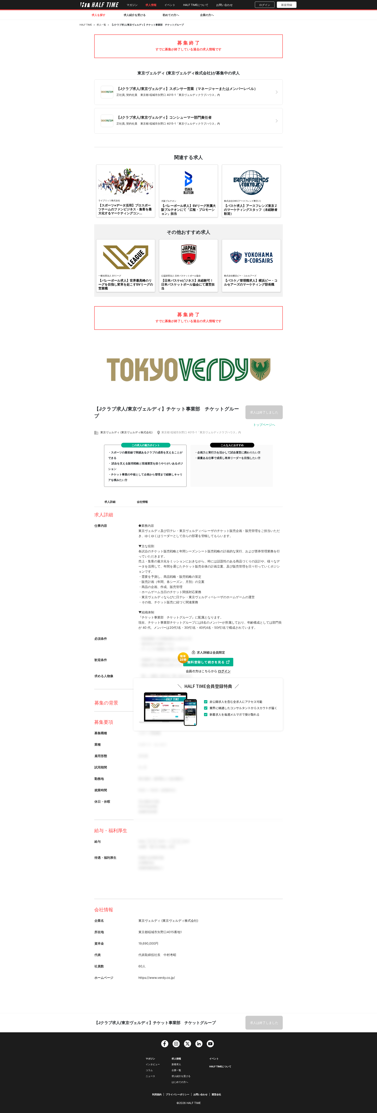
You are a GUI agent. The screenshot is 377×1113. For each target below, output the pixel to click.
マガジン (132, 4)
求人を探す (98, 15)
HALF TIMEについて (195, 4)
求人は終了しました (264, 412)
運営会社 (216, 1094)
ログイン (264, 4)
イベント (169, 4)
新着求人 (176, 1064)
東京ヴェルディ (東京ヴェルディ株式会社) (126, 432)
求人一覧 (101, 24)
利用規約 (157, 1094)
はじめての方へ (180, 1082)
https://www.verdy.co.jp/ (156, 978)
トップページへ (264, 425)
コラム (149, 1070)
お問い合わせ (224, 4)
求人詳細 (109, 501)
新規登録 (286, 4)
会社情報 (142, 501)
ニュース (150, 1076)
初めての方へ (171, 15)
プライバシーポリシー (177, 1094)
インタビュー (153, 1064)
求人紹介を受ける (135, 15)
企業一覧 (176, 1070)
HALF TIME (86, 24)
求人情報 (150, 4)
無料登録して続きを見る (206, 662)
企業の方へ (207, 15)
